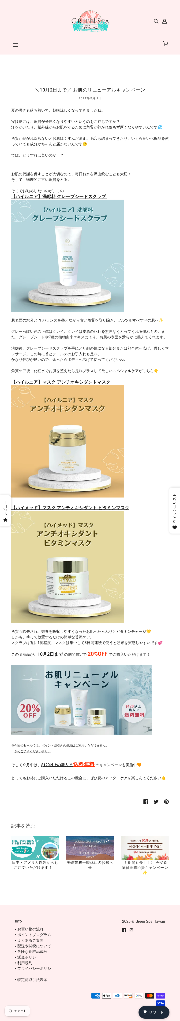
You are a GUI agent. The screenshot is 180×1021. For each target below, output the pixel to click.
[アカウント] (164, 21)
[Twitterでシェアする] (156, 801)
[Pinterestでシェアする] (166, 801)
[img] (156, 21)
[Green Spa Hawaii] (90, 20)
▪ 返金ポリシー (27, 957)
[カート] (166, 44)
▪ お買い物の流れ (29, 929)
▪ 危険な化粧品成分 (31, 951)
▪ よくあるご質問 (29, 940)
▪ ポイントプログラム (33, 935)
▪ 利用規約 (23, 963)
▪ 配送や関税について (33, 946)
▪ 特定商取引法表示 (31, 979)
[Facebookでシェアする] (146, 801)
